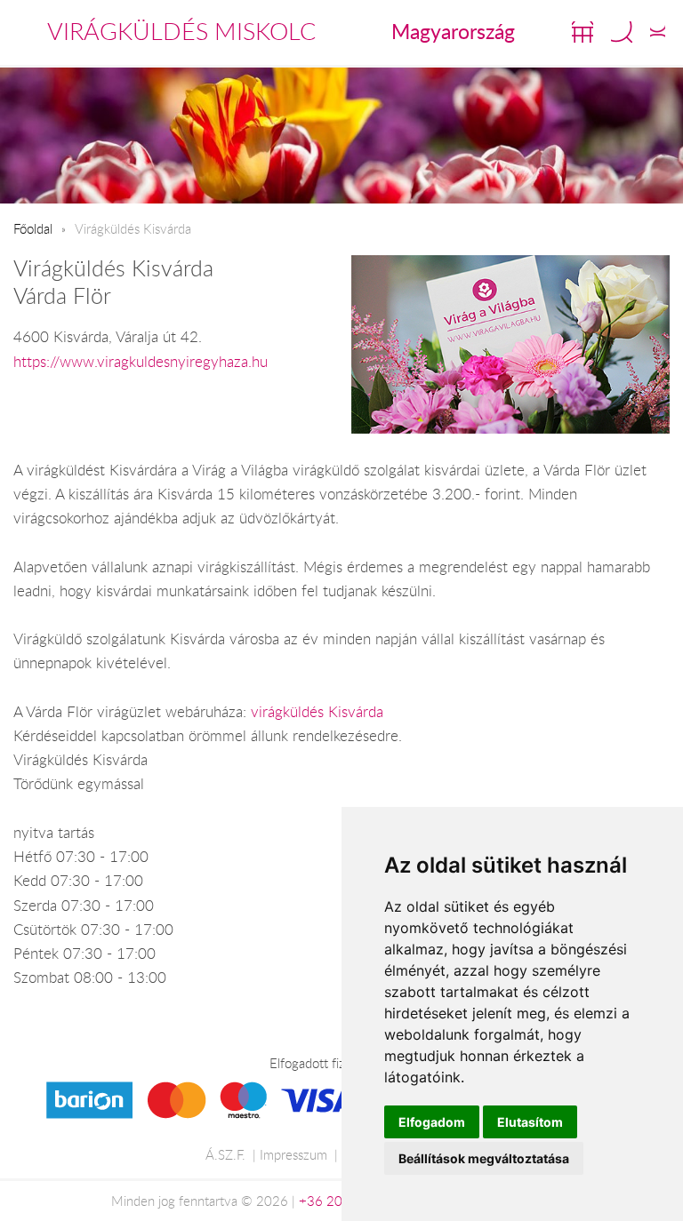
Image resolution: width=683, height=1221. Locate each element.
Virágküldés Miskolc (181, 31)
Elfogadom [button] (431, 1121)
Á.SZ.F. (225, 1154)
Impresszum (293, 1154)
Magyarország (453, 31)
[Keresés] (621, 32)
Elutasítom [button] (530, 1121)
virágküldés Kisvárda (317, 712)
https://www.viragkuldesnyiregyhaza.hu (140, 361)
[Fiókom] (657, 32)
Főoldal (32, 228)
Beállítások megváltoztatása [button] (483, 1158)
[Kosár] (582, 32)
